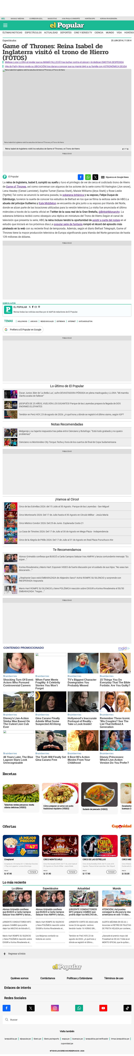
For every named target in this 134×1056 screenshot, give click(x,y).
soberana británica (73, 195)
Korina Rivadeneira (108, 18)
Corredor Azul (35, 18)
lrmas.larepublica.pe (120, 1039)
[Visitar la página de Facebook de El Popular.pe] (6, 1008)
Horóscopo (90, 18)
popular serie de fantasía (68, 224)
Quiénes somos (19, 978)
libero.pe (37, 1039)
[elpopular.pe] (67, 29)
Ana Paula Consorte (71, 18)
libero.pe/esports (51, 1039)
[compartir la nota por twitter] (95, 177)
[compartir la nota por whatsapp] (88, 177)
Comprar (33, 872)
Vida (119, 32)
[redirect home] (67, 967)
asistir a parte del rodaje (106, 220)
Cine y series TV (83, 32)
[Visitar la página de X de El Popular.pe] (31, 1008)
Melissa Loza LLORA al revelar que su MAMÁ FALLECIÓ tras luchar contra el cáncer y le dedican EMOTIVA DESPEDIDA (64, 62)
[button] (5, 25)
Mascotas (52, 18)
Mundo (110, 32)
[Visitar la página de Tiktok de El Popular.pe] (127, 1008)
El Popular (13, 176)
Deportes (65, 32)
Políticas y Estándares (79, 978)
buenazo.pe (77, 1039)
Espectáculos (33, 32)
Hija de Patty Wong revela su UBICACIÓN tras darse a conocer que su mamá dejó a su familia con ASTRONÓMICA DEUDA (66, 66)
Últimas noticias (12, 32)
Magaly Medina (17, 18)
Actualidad (51, 32)
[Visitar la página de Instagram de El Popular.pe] (55, 1008)
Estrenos (61, 321)
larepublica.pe (11, 1039)
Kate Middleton (47, 203)
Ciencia (99, 32)
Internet (72, 321)
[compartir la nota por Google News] (115, 177)
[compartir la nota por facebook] (81, 177)
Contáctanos (47, 978)
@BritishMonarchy (109, 211)
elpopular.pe (25, 1039)
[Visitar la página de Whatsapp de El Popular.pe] (79, 1008)
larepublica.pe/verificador (97, 1039)
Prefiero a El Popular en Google (25, 329)
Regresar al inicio (16, 953)
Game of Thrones (16, 186)
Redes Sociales (47, 321)
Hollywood (22, 321)
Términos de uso (113, 978)
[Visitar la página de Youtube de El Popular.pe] (103, 1008)
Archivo (33, 321)
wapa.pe (65, 1039)
